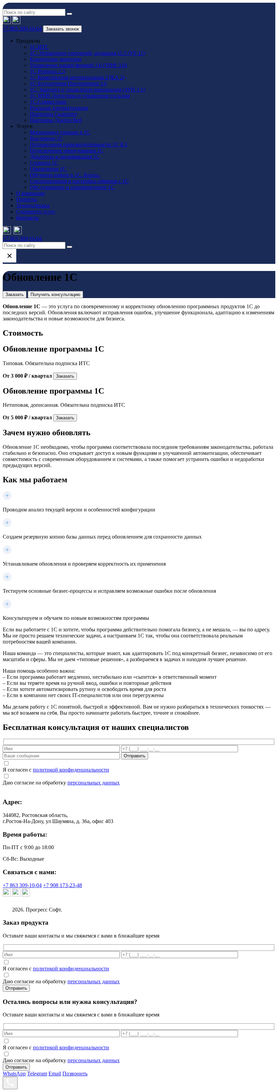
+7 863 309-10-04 (22, 28)
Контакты (27, 217)
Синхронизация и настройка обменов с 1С (79, 181)
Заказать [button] (14, 294)
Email (54, 1073)
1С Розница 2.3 (47, 71)
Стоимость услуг (36, 211)
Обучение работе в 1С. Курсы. (65, 175)
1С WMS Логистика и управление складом (80, 96)
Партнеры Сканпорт (53, 114)
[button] (69, 14)
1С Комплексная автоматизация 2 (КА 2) (77, 77)
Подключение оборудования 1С (66, 150)
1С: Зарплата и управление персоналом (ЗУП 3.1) (87, 89)
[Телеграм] (7, 22)
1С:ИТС (39, 47)
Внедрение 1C (46, 138)
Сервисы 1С (44, 163)
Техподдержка (32, 205)
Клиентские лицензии (55, 59)
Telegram (37, 1073)
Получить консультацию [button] (55, 294)
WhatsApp (14, 1073)
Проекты (26, 199)
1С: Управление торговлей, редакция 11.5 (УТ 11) (87, 53)
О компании (30, 193)
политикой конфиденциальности (71, 770)
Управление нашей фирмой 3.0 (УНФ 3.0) (78, 65)
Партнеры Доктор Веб (56, 120)
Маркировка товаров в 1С (60, 132)
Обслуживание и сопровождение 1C (72, 187)
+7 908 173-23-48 (62, 885)
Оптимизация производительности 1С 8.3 (78, 144)
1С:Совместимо (48, 102)
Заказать (65, 376)
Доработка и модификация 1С (65, 157)
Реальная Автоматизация (59, 108)
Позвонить (74, 1073)
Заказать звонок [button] (62, 28)
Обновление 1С (48, 169)
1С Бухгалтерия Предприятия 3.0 (68, 83)
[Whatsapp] (16, 22)
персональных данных (93, 782)
